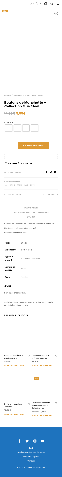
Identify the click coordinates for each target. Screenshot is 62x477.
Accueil (7, 95)
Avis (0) (31, 217)
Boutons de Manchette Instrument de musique (41, 356)
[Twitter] (52, 172)
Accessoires (19, 95)
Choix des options (14, 365)
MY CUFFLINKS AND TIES (34, 468)
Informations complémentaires (31, 212)
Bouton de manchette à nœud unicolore (13, 356)
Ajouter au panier (33, 145)
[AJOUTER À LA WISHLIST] (28, 356)
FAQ (31, 448)
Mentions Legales (31, 456)
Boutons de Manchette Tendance (13, 405)
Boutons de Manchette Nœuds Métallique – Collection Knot (41, 405)
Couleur (9, 122)
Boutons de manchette (37, 95)
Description (31, 207)
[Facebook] (47, 172)
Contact (31, 461)
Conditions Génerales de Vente (31, 452)
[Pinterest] (56, 172)
